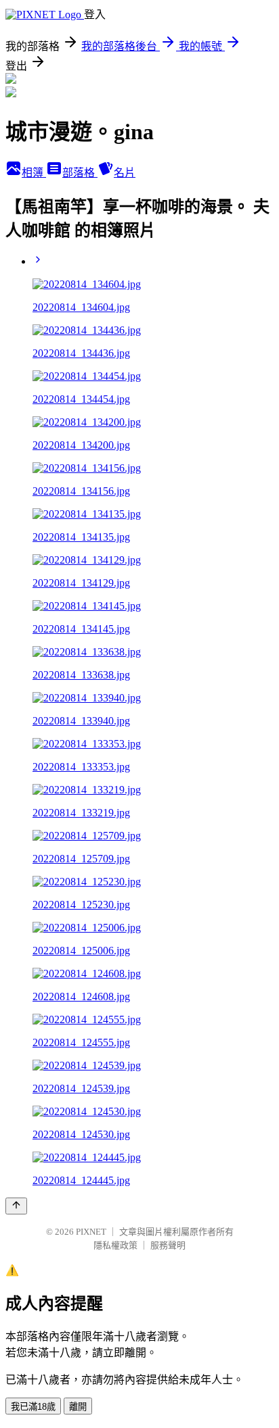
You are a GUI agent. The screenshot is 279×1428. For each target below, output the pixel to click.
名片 (124, 172)
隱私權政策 (115, 1245)
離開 (78, 1407)
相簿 (34, 172)
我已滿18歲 (33, 1407)
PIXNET (91, 1232)
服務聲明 (168, 1245)
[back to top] (16, 1206)
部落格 (80, 172)
